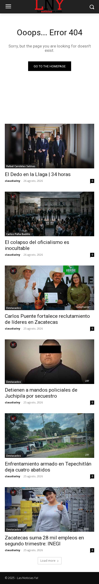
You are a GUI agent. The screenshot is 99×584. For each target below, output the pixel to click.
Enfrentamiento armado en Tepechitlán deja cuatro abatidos (48, 467)
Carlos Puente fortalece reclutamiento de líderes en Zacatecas (47, 319)
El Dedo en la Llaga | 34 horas (38, 174)
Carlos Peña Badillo (18, 234)
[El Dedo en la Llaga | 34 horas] (49, 146)
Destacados (13, 308)
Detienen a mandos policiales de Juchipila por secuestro (41, 393)
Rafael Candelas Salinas (20, 166)
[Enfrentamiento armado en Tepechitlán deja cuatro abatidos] (49, 435)
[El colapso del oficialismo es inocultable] (49, 214)
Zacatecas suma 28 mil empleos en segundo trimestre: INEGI (44, 541)
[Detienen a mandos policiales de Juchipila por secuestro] (49, 361)
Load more (48, 561)
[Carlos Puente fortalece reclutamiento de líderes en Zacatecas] (49, 287)
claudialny (12, 181)
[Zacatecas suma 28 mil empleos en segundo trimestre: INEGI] (49, 509)
